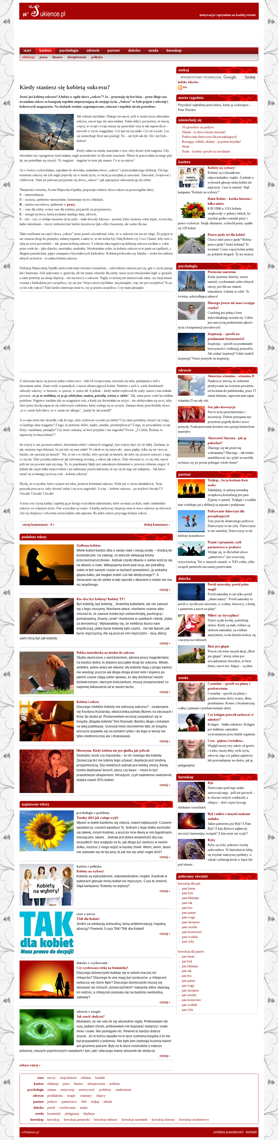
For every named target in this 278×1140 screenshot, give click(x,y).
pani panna (189, 913)
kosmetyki (54, 1114)
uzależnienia (123, 1090)
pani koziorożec (192, 932)
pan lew (187, 976)
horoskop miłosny (105, 1120)
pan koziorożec (191, 1000)
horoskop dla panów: (191, 951)
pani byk (187, 893)
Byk (210, 783)
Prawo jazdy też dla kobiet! (226, 235)
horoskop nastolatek (134, 1120)
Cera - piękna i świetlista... (226, 741)
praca (66, 1084)
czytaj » (165, 589)
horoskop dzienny (163, 1120)
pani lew (187, 908)
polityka (96, 866)
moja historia (68, 1078)
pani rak (187, 903)
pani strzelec (190, 927)
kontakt (100, 1078)
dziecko (82, 963)
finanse (78, 1084)
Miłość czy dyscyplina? (223, 615)
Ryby (211, 840)
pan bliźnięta (190, 966)
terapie (95, 1012)
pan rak (186, 971)
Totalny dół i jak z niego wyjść (97, 818)
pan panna (188, 981)
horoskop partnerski (77, 1120)
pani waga (188, 917)
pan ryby (187, 1010)
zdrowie (82, 1012)
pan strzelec (189, 995)
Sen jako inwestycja (221, 407)
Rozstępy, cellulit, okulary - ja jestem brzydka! (211, 142)
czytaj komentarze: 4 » (38, 524)
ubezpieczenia (96, 1084)
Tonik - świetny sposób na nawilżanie (206, 151)
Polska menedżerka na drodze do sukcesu (105, 653)
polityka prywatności (229, 1132)
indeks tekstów (188, 82)
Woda (185, 146)
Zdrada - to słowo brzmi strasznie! (204, 132)
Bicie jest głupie (218, 646)
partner (38, 1102)
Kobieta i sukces (88, 702)
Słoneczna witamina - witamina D (231, 376)
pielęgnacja (72, 1114)
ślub (84, 1102)
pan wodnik (189, 1005)
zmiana (51, 1090)
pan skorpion (190, 990)
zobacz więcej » (30, 1065)
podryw (52, 1102)
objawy (101, 1096)
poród (51, 1108)
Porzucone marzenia (222, 272)
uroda (39, 1114)
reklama (86, 1078)
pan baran (188, 956)
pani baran (188, 888)
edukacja (52, 1084)
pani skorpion (191, 922)
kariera (82, 866)
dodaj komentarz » (157, 524)
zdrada (107, 1102)
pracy (71, 204)
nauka (83, 1108)
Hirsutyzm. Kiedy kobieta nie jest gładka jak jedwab (113, 750)
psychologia (85, 813)
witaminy (86, 1096)
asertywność (87, 1090)
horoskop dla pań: (189, 883)
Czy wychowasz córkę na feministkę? (102, 968)
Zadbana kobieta (88, 545)
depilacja (88, 1114)
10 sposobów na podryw (198, 127)
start (80, 914)
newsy (91, 914)
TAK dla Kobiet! (88, 919)
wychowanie (99, 963)
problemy (103, 813)
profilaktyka (55, 1096)
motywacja (67, 1090)
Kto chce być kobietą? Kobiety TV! (101, 599)
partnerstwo (69, 1102)
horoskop (37, 1120)
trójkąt (95, 1102)
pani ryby (188, 941)
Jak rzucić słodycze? (91, 1016)
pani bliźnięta (190, 898)
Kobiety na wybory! (90, 871)
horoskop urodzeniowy (194, 1120)
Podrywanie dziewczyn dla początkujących (209, 137)
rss (184, 87)
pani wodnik (190, 937)
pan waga (188, 985)
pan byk (187, 961)
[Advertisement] (96, 75)
